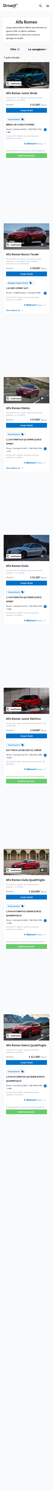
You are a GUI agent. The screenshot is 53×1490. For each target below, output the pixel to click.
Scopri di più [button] (26, 110)
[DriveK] (11, 6)
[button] (35, 143)
